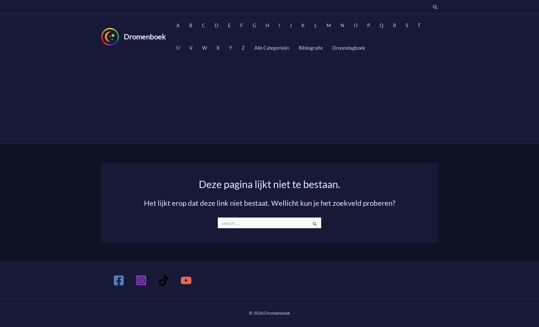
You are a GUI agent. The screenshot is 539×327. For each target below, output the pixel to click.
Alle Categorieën (271, 48)
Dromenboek (145, 36)
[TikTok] (163, 280)
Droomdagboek (348, 48)
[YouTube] (186, 280)
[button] (435, 7)
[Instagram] (141, 280)
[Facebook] (118, 280)
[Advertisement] (269, 101)
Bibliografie (311, 48)
